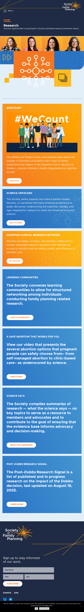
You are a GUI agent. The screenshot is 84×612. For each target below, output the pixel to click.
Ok (36, 608)
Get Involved (14, 261)
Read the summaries (21, 445)
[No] (81, 607)
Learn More (14, 181)
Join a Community (20, 318)
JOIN (16, 593)
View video (16, 377)
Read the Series (15, 223)
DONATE (7, 593)
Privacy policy (44, 608)
